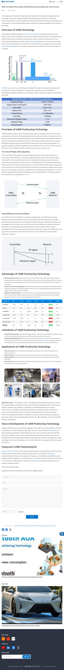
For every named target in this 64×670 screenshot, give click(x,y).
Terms (44, 666)
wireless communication (32, 34)
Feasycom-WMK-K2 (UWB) (9, 451)
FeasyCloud (51, 453)
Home (5, 525)
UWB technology (33, 41)
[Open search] (59, 1)
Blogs (3, 10)
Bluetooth (45, 340)
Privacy (49, 666)
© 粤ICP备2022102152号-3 (32, 666)
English (53, 1)
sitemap (54, 666)
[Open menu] (61, 1)
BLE (38, 461)
